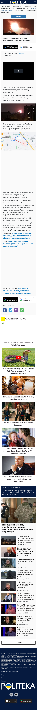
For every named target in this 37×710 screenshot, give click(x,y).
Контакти (4, 681)
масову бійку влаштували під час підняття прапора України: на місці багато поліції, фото (17, 291)
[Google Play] (26, 701)
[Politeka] (18, 2)
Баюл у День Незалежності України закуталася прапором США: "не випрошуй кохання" (18, 244)
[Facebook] (5, 310)
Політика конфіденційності (9, 671)
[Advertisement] (18, 170)
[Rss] (11, 694)
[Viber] (16, 310)
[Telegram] (10, 310)
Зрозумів (18, 16)
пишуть (21, 53)
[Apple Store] (11, 701)
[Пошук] (2, 2)
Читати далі (18, 643)
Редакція (4, 675)
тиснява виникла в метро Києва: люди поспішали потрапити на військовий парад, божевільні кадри (17, 236)
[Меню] (35, 2)
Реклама (4, 678)
